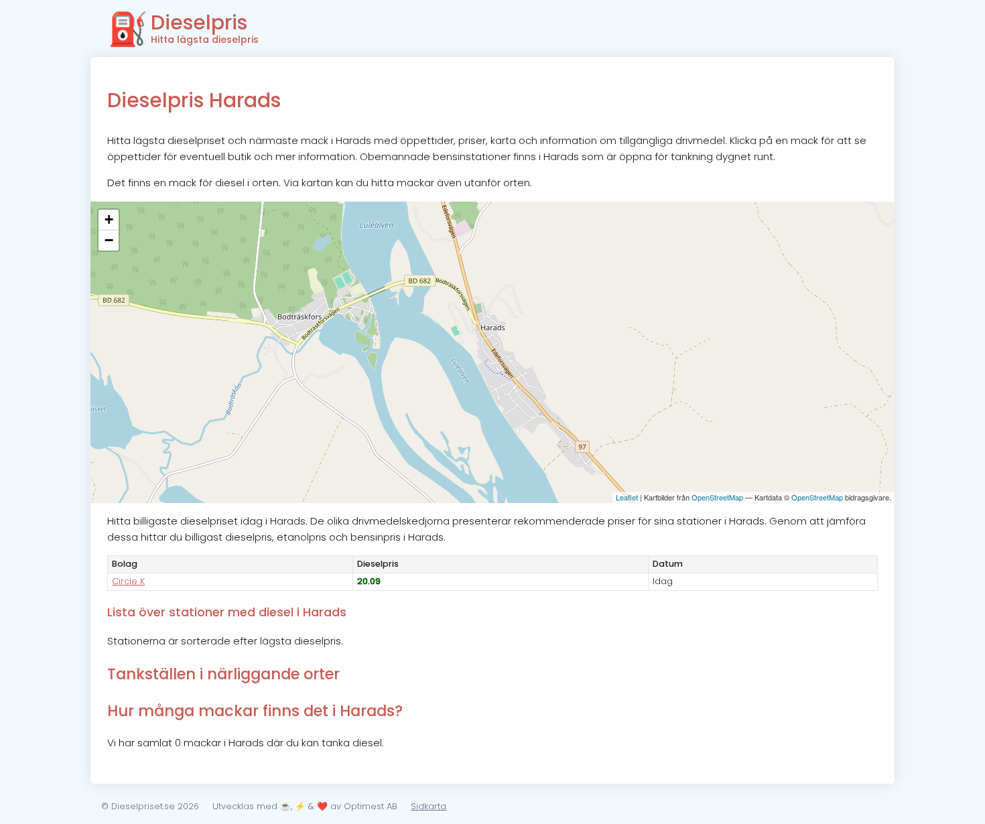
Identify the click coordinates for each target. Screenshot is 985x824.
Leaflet (627, 497)
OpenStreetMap (717, 497)
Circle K (128, 581)
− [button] (109, 240)
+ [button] (109, 219)
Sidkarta (428, 806)
